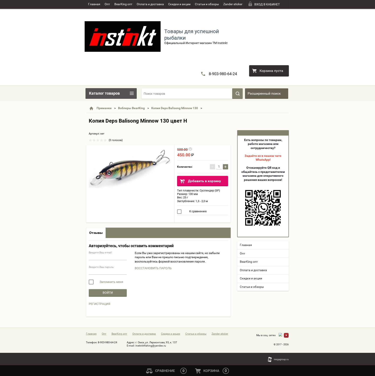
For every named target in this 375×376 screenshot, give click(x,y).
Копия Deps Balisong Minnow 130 (174, 108)
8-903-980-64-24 (223, 73)
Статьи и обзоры (207, 4)
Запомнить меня (111, 282)
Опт (107, 4)
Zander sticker (232, 4)
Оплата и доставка (150, 4)
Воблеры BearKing (131, 108)
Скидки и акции (179, 4)
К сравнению (198, 211)
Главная (94, 4)
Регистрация (99, 304)
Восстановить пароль (153, 268)
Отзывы (96, 233)
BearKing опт (123, 4)
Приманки (104, 108)
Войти (108, 292)
